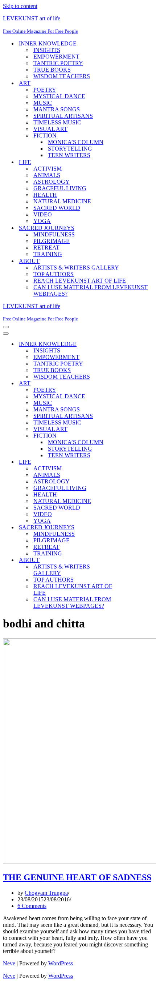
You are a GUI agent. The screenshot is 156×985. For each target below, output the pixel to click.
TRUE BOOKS (52, 70)
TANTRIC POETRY (58, 63)
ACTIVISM (47, 169)
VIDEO (42, 214)
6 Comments (31, 906)
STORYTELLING (70, 148)
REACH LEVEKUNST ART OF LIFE (79, 281)
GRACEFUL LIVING (59, 188)
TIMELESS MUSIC (57, 122)
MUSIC (42, 103)
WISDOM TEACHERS (61, 76)
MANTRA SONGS (56, 109)
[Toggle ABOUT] (130, 560)
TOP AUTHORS (53, 274)
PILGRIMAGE (51, 241)
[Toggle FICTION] (130, 436)
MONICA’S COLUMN (75, 142)
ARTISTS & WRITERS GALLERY (76, 267)
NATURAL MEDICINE (62, 201)
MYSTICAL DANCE (59, 96)
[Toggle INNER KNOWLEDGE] (130, 344)
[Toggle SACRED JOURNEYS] (130, 528)
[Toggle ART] (130, 383)
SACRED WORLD (56, 208)
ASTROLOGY (51, 182)
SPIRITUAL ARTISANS (63, 116)
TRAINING (47, 254)
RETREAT (46, 247)
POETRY (44, 90)
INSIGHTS (46, 50)
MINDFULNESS (54, 234)
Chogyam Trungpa (46, 893)
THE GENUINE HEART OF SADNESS (77, 877)
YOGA (42, 221)
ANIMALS (46, 175)
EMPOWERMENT (56, 56)
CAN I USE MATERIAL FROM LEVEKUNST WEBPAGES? (90, 290)
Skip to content (20, 6)
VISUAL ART (50, 129)
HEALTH (45, 195)
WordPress (60, 963)
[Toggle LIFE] (130, 462)
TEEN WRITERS (69, 155)
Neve (9, 963)
